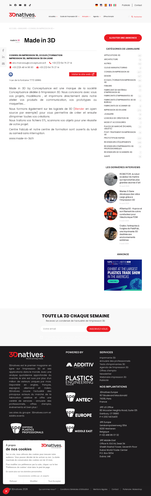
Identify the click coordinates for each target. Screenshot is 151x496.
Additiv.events (16, 415)
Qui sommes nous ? (47, 489)
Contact (138, 5)
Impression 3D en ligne (40, 58)
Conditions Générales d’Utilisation (74, 489)
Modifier (34, 481)
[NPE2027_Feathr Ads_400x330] (123, 275)
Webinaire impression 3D (113, 377)
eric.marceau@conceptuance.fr (29, 62)
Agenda (96, 16)
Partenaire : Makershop (132, 489)
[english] (101, 5)
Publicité (126, 5)
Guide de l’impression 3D (68, 16)
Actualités (52, 16)
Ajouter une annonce (123, 37)
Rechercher (138, 17)
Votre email (49, 328)
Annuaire (85, 16)
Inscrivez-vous (98, 329)
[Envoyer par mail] (3, 64)
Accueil (13, 28)
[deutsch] (96, 5)
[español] (106, 5)
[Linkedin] (3, 57)
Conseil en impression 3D (40, 28)
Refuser (13, 481)
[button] (6, 491)
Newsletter (105, 373)
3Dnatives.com (40, 412)
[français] (110, 5)
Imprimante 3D (108, 357)
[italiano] (115, 5)
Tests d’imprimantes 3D (112, 364)
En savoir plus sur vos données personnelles (24, 472)
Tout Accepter (54, 481)
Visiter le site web (81, 74)
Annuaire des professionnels (115, 361)
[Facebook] (3, 50)
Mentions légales (100, 489)
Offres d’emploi (108, 16)
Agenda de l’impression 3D (114, 367)
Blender (79, 109)
